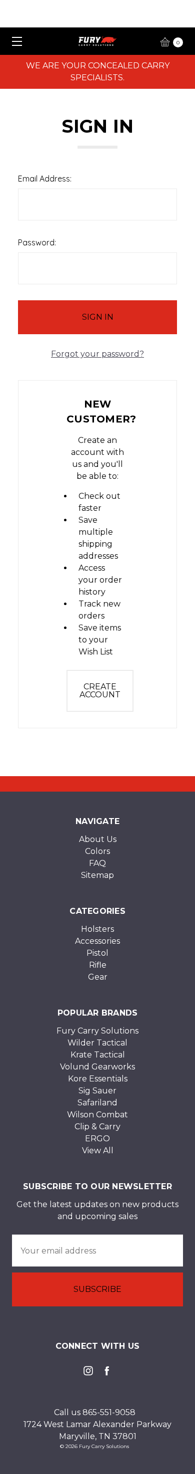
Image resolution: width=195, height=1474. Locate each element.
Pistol (97, 953)
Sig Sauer (97, 1090)
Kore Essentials (98, 1078)
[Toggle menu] (14, 41)
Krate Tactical (97, 1054)
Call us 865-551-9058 (95, 1412)
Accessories (97, 941)
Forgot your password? (97, 354)
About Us (97, 839)
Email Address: (45, 179)
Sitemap (97, 875)
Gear (98, 977)
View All (98, 1150)
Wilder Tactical (98, 1043)
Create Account (100, 690)
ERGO (97, 1138)
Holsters (97, 929)
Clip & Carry (97, 1126)
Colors (97, 851)
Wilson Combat (97, 1114)
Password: (37, 242)
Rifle (97, 965)
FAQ (97, 863)
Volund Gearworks (97, 1066)
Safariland (98, 1102)
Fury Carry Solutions (97, 1031)
